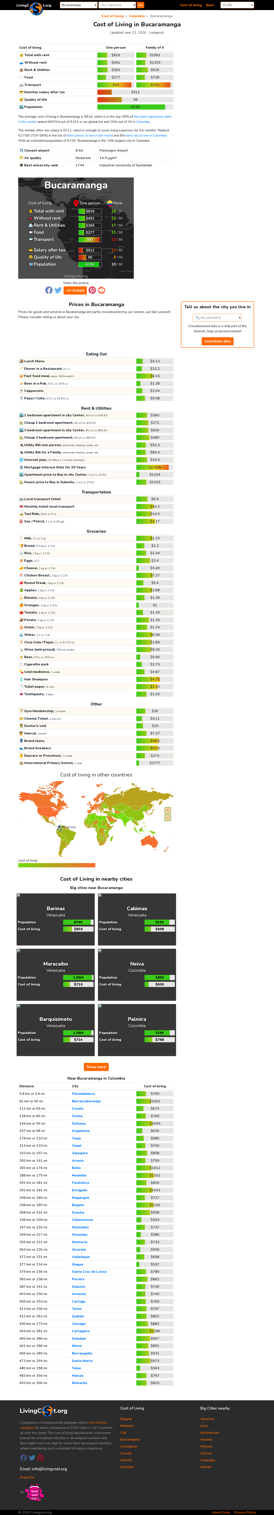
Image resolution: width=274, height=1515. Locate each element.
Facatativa (80, 1182)
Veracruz (207, 1419)
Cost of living (191, 5)
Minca (77, 1345)
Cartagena (80, 1331)
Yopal (76, 1145)
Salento (78, 1286)
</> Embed (75, 290)
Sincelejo (79, 1234)
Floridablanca (83, 1093)
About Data (221, 1512)
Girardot (79, 1249)
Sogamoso (81, 1130)
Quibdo (78, 1316)
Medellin (79, 1175)
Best (210, 5)
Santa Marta (82, 1361)
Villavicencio (82, 1219)
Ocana (77, 1116)
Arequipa (207, 1460)
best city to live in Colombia (146, 135)
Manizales (80, 1227)
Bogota (78, 1205)
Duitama (79, 1123)
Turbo (77, 1308)
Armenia (79, 1294)
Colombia (143, 121)
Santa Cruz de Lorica (89, 1271)
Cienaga (78, 1323)
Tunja (76, 1138)
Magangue (80, 1197)
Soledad (79, 1338)
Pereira (78, 1279)
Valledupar (81, 1257)
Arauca (77, 1160)
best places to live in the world (90, 135)
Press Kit (27, 1477)
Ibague (77, 1264)
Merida (205, 1467)
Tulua (76, 1368)
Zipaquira (80, 1153)
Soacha (78, 1212)
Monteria (79, 1242)
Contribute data (217, 341)
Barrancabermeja (86, 1101)
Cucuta (77, 1108)
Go (140, 5)
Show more (96, 1067)
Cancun (206, 1453)
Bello (76, 1168)
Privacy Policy (245, 1512)
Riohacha (79, 1383)
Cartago (78, 1301)
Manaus (206, 1446)
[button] (49, 290)
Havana (206, 1439)
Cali (123, 1432)
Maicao (77, 1375)
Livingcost (156, 32)
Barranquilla (82, 1353)
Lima (204, 1425)
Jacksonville (209, 1432)
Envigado (79, 1190)
